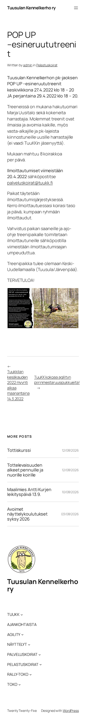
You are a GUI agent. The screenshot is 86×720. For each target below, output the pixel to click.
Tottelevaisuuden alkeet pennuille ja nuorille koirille (25, 470)
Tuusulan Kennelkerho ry (31, 8)
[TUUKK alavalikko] (22, 614)
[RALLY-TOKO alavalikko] (30, 674)
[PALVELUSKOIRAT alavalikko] (39, 654)
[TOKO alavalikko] (19, 684)
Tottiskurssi (19, 450)
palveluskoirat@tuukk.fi (30, 183)
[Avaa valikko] (76, 8)
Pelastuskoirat (47, 65)
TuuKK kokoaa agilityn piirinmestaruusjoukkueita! (57, 379)
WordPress (71, 710)
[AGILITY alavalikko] (22, 634)
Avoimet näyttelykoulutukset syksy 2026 (27, 514)
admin (27, 65)
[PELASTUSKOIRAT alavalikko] (40, 664)
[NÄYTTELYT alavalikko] (29, 644)
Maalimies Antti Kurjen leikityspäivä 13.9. (29, 492)
